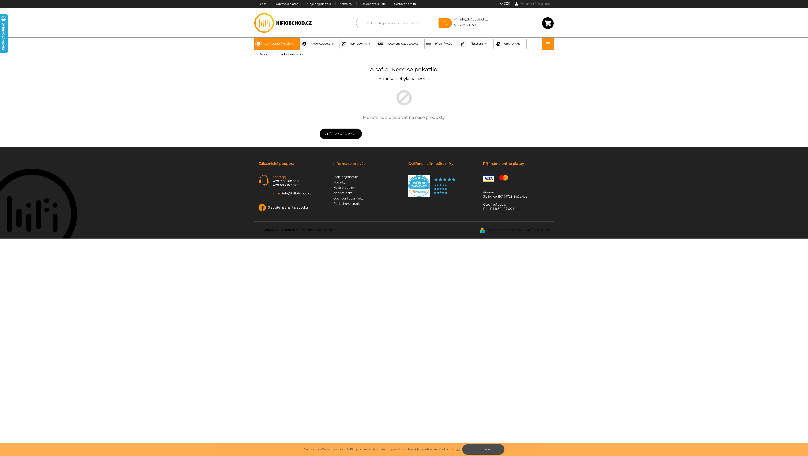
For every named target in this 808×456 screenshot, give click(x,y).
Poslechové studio (373, 3)
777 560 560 (468, 25)
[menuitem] (277, 44)
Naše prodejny (344, 188)
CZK (507, 3)
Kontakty (345, 3)
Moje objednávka (319, 3)
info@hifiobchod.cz (473, 19)
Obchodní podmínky (348, 198)
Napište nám (342, 193)
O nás (262, 3)
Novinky (339, 182)
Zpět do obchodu (341, 134)
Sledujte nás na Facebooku (288, 207)
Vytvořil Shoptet (500, 230)
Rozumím (483, 449)
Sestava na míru (405, 3)
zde (458, 449)
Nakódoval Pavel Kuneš (532, 230)
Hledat (445, 23)
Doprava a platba (286, 3)
